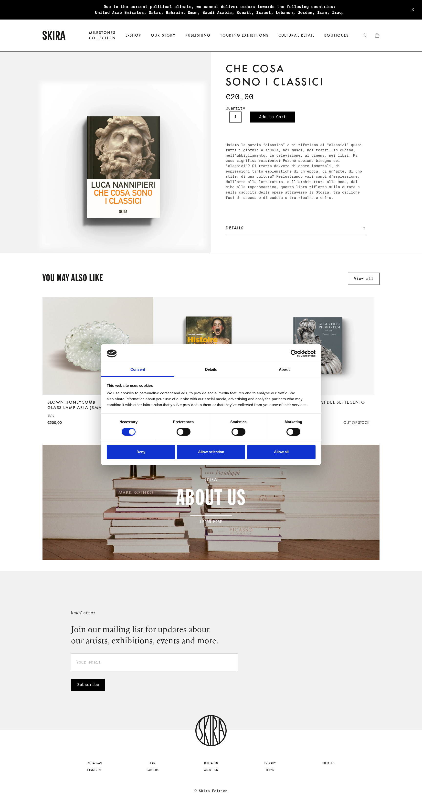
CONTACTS (211, 763)
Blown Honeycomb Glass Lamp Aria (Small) (77, 404)
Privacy (270, 763)
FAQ (152, 763)
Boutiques (336, 35)
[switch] (183, 432)
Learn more (211, 522)
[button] (133, 35)
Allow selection (211, 452)
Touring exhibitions (244, 35)
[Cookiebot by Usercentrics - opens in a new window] (294, 353)
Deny (141, 452)
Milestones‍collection (102, 35)
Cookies (328, 763)
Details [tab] (211, 370)
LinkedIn (94, 770)
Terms (269, 770)
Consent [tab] (137, 370)
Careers (152, 770)
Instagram (94, 763)
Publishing (198, 35)
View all (363, 278)
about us (211, 770)
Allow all (281, 452)
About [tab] (284, 370)
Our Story (163, 35)
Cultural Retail (296, 35)
